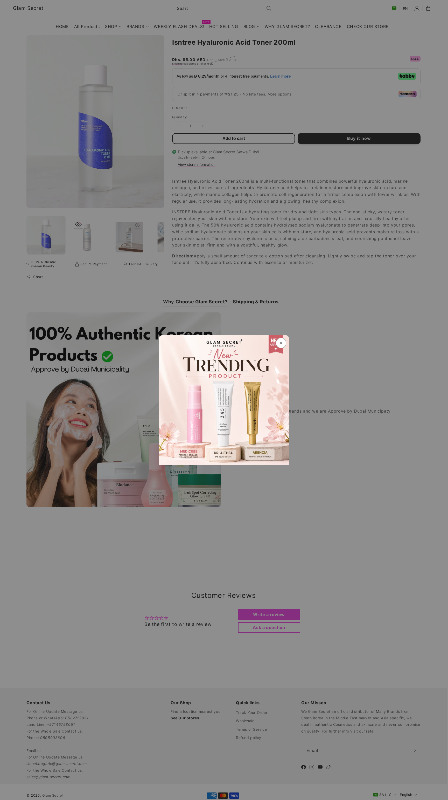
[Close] (281, 343)
